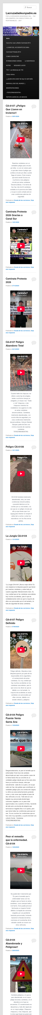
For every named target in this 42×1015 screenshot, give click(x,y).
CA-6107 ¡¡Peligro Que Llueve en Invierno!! (15, 109)
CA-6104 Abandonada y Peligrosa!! (14, 943)
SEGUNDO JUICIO (19, 65)
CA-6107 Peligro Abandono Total (15, 343)
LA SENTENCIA (30, 61)
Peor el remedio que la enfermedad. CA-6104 (17, 840)
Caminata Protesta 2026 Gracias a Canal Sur (16, 215)
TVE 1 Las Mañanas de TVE (14, 70)
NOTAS (8, 65)
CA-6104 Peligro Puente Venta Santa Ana (15, 718)
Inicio (8, 38)
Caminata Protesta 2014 (13, 52)
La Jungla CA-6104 (16, 535)
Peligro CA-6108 (15, 446)
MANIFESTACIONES (12, 88)
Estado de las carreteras (22, 200)
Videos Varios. (10, 74)
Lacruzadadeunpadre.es (21, 13)
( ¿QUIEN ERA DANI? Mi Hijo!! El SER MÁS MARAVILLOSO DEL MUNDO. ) (19, 81)
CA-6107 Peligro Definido (15, 621)
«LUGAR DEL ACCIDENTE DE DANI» (17, 47)
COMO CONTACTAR (12, 56)
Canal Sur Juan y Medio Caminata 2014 (18, 43)
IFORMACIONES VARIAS (14, 61)
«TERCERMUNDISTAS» (13, 92)
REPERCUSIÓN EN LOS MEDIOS (16, 97)
